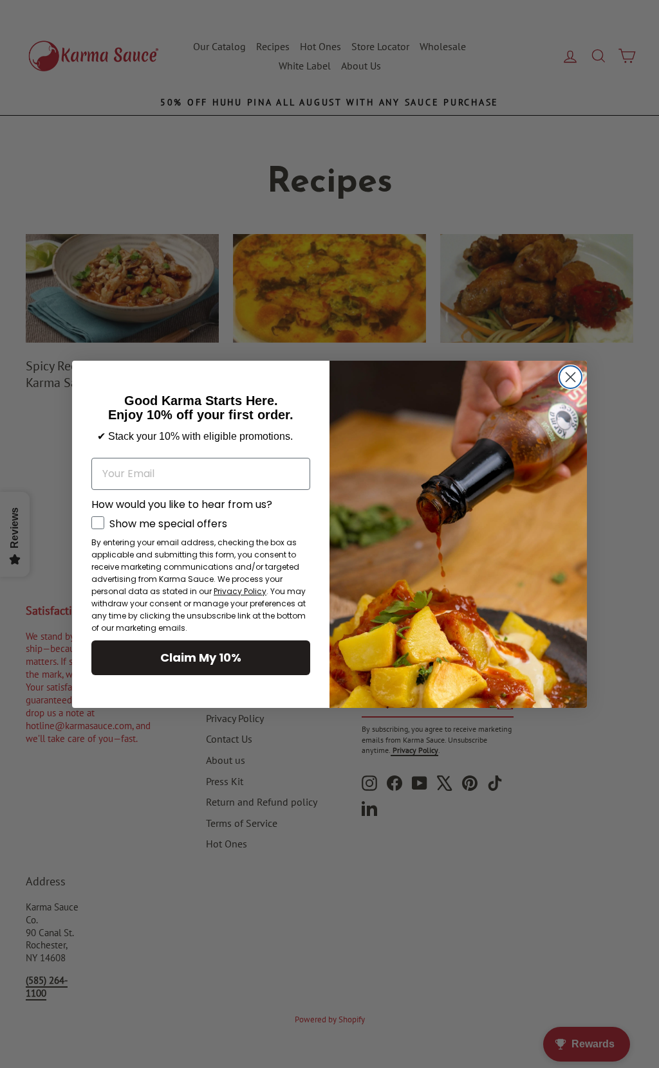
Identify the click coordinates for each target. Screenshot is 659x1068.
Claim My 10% (200, 657)
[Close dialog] (570, 377)
